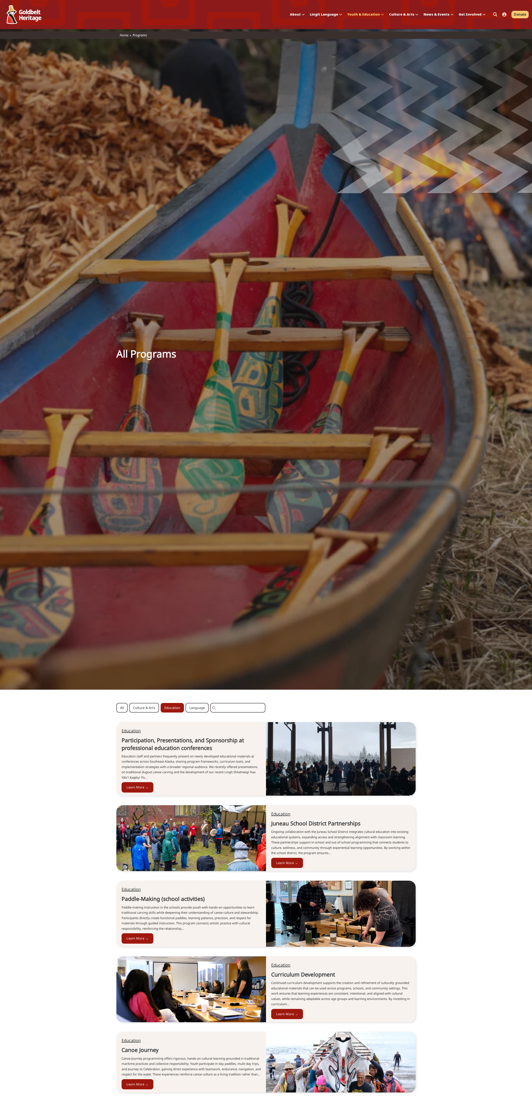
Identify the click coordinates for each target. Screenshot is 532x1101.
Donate (520, 14)
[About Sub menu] (303, 14)
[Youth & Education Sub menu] (382, 14)
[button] (122, 708)
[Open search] (495, 14)
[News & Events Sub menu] (452, 14)
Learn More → (137, 787)
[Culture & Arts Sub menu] (417, 14)
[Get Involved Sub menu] (484, 14)
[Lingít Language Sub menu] (340, 14)
